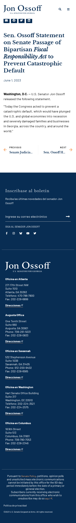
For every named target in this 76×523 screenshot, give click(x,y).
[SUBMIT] (38, 216)
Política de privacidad (15, 505)
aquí (48, 498)
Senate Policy (28, 476)
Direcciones (13, 305)
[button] (7, 20)
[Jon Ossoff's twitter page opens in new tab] (35, 233)
